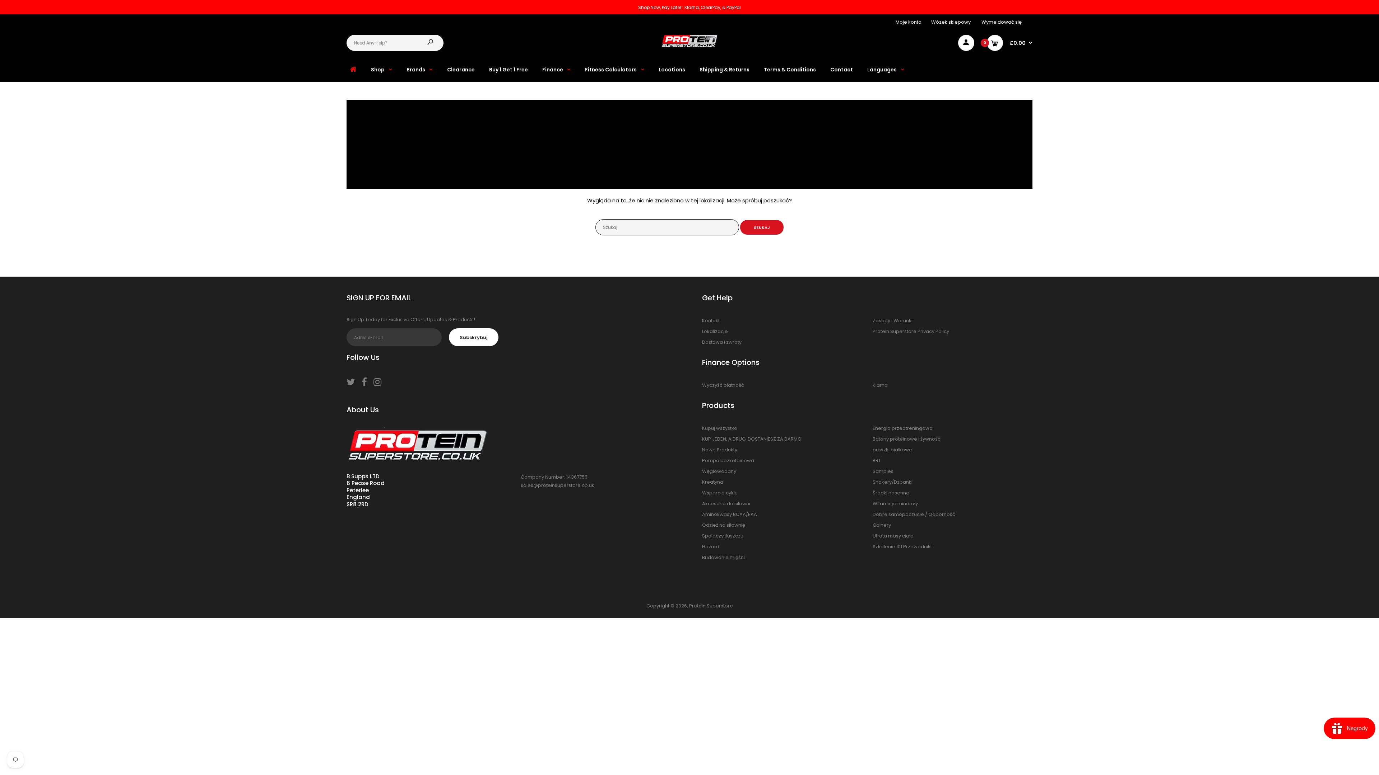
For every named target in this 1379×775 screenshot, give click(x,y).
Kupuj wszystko (719, 428)
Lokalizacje (715, 331)
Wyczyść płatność (723, 385)
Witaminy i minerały (895, 503)
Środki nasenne (891, 492)
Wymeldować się (1001, 22)
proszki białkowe (892, 449)
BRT (877, 460)
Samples (883, 471)
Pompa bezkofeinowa (728, 460)
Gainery (882, 525)
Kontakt (711, 320)
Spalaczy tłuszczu (722, 535)
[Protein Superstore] (689, 45)
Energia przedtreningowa (903, 428)
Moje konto (908, 22)
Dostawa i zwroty (722, 342)
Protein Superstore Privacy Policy (911, 331)
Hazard (710, 546)
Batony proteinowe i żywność (907, 439)
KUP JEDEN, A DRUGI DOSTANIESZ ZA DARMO (752, 439)
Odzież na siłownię (723, 525)
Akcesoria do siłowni (726, 503)
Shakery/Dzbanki (893, 482)
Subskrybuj (474, 337)
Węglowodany (719, 471)
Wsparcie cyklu (720, 492)
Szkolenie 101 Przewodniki (902, 546)
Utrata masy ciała (893, 535)
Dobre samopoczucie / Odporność (914, 514)
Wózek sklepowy (951, 22)
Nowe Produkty (719, 449)
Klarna (880, 385)
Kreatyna (712, 482)
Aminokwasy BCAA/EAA (729, 514)
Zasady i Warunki (893, 320)
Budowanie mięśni (723, 557)
